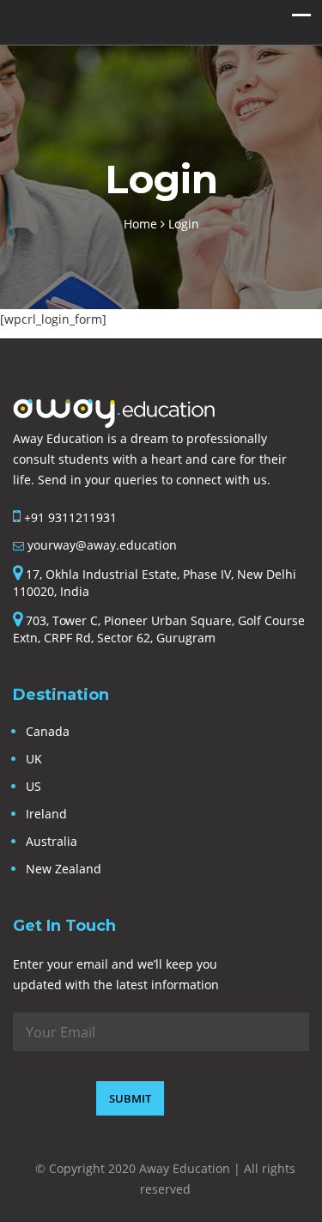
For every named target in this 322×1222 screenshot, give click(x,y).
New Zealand (63, 868)
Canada (48, 731)
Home (142, 224)
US (33, 786)
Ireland (46, 814)
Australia (51, 841)
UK (34, 759)
